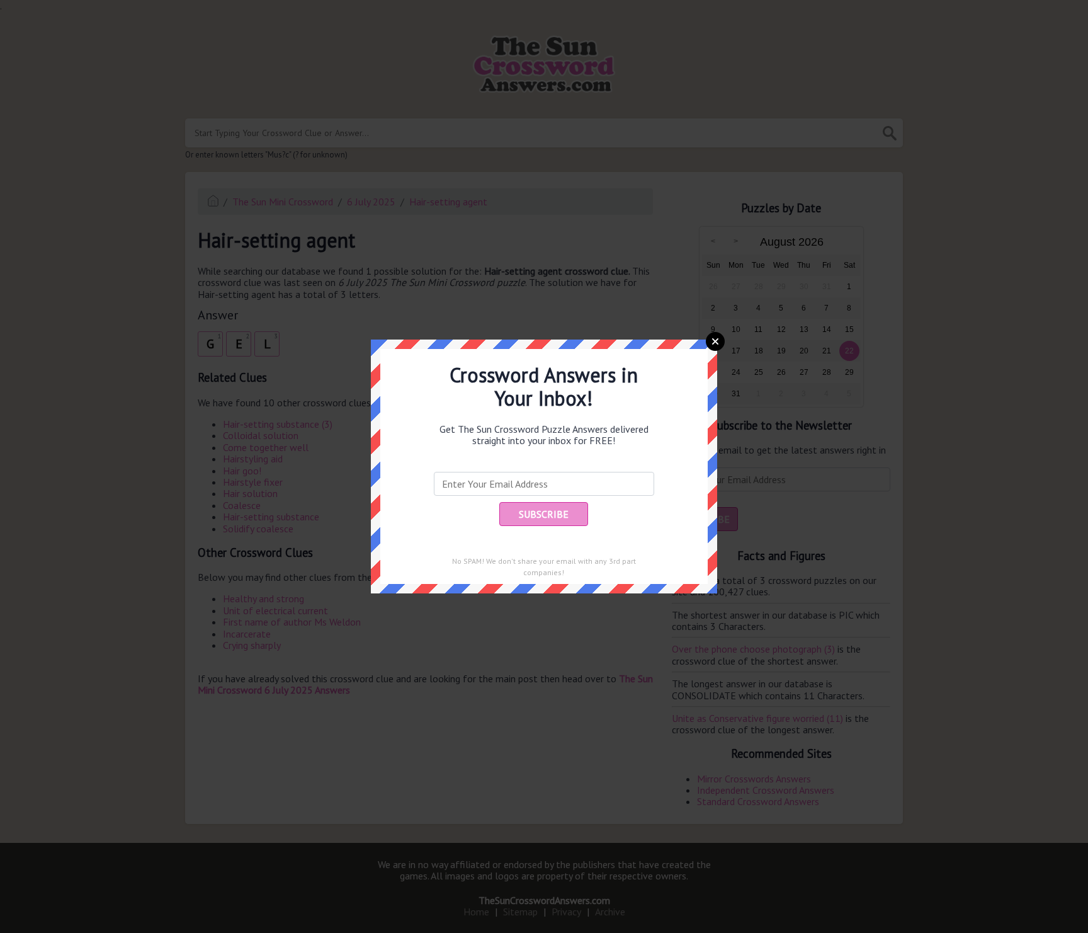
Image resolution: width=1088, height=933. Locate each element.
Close (715, 341)
